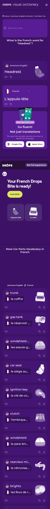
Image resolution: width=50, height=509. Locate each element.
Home (6, 16)
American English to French (22, 16)
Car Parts (38, 16)
